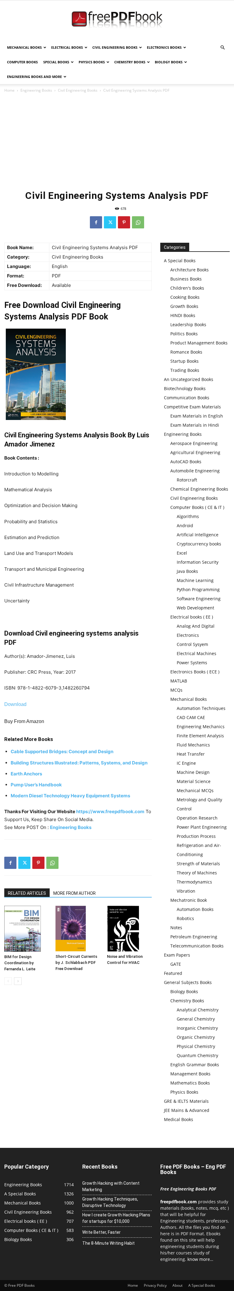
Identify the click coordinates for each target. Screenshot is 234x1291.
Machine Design (193, 772)
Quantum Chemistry (197, 1055)
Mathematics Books (190, 1083)
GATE (175, 964)
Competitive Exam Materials (192, 407)
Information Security (197, 562)
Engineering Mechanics (201, 726)
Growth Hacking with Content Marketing (111, 1186)
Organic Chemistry (196, 1037)
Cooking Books (185, 297)
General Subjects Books (188, 982)
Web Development (195, 608)
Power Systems (192, 662)
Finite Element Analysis (200, 736)
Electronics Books (164, 47)
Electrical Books (67, 47)
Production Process (196, 836)
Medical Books (178, 1119)
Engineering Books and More (34, 76)
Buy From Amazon (24, 721)
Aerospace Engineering (194, 443)
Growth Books (184, 306)
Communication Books (186, 397)
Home (9, 90)
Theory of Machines (197, 873)
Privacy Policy (155, 1285)
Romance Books (186, 352)
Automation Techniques (201, 708)
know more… (200, 1259)
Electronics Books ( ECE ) (194, 672)
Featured (173, 973)
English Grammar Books (194, 1064)
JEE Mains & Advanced (186, 1110)
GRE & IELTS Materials (186, 1101)
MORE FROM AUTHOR (74, 893)
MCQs (176, 690)
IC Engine (186, 763)
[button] (222, 48)
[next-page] (18, 981)
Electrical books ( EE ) (191, 617)
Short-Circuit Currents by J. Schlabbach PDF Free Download (76, 962)
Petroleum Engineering (193, 937)
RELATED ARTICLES (27, 893)
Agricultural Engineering (195, 452)
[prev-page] (8, 981)
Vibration (186, 891)
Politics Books (184, 334)
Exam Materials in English (196, 416)
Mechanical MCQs (195, 790)
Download (15, 704)
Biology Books (169, 62)
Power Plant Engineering (202, 827)
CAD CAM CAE (191, 717)
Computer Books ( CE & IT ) (197, 507)
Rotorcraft (187, 480)
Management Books (190, 1074)
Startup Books (184, 361)
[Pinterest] (124, 222)
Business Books (186, 279)
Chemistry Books (129, 62)
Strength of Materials (198, 863)
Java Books (187, 571)
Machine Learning (195, 580)
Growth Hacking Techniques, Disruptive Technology (110, 1202)
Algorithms (188, 516)
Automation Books (195, 909)
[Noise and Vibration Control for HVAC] (129, 928)
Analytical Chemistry (197, 1010)
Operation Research (197, 818)
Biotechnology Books (185, 388)
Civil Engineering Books (114, 47)
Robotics (185, 918)
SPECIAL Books (56, 62)
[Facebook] (96, 222)
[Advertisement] (117, 139)
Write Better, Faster (101, 1232)
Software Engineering (199, 598)
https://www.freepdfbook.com (110, 811)
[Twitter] (110, 222)
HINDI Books (182, 315)
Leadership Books (188, 324)
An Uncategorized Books (188, 379)
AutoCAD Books (185, 461)
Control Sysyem (192, 644)
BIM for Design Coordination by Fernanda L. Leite (19, 962)
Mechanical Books (24, 47)
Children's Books (187, 288)
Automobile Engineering (195, 471)
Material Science (194, 781)
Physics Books (92, 62)
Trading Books (184, 370)
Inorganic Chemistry (197, 1028)
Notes (176, 927)
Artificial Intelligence (197, 535)
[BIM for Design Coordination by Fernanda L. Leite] (26, 928)
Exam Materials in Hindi (194, 425)
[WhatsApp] (138, 222)
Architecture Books (189, 270)
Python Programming (198, 589)
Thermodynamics (194, 882)
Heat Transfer (191, 754)
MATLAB (178, 681)
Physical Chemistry (196, 1046)
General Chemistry (196, 1019)
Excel (182, 553)
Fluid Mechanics (193, 745)
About (177, 1285)
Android (185, 525)
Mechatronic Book (188, 900)
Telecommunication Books (197, 946)
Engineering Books (36, 90)
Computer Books (22, 62)
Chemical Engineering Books (199, 489)
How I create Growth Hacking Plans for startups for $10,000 (116, 1218)
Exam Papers (177, 955)
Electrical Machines (196, 653)
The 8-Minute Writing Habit (108, 1243)
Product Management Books (199, 343)
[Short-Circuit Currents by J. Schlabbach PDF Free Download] (77, 928)
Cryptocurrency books (199, 544)
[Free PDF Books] (117, 20)
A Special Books (180, 260)
